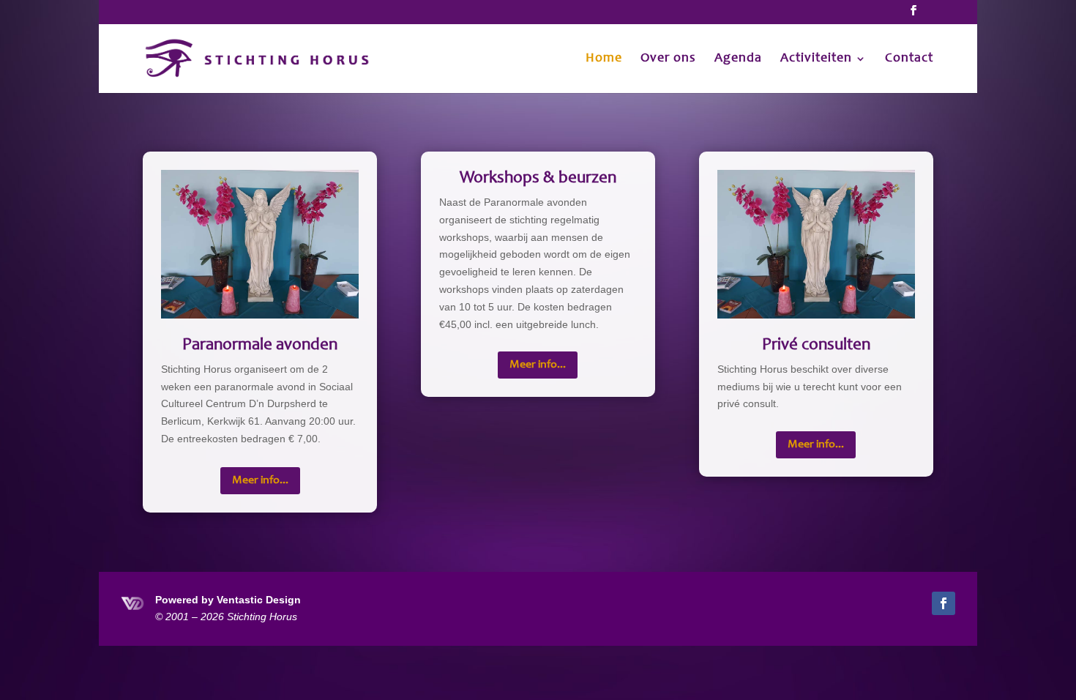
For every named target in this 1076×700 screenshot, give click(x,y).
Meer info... (260, 480)
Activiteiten (816, 59)
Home (604, 59)
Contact (909, 59)
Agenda (738, 59)
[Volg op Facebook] (943, 603)
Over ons (668, 59)
